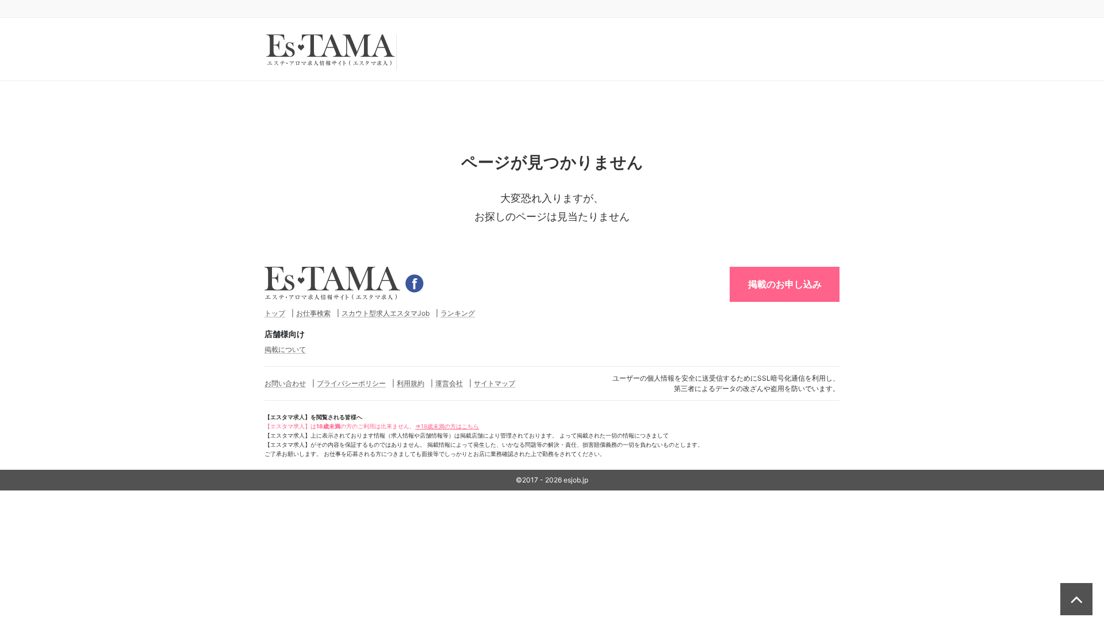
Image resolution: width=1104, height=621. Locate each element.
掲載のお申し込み (785, 284)
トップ (274, 313)
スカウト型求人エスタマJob (386, 313)
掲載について (285, 349)
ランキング (457, 313)
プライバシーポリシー (351, 383)
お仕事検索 (313, 313)
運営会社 (449, 383)
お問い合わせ (285, 383)
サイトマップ (494, 383)
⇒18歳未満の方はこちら (447, 426)
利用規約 (410, 383)
